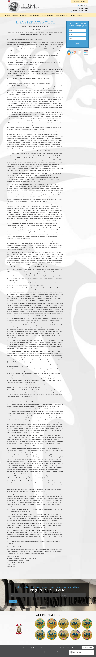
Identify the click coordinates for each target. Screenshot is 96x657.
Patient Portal (83, 8)
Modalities (23, 15)
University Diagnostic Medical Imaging (28, 6)
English (12, 1)
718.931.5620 (81, 1)
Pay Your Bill (84, 5)
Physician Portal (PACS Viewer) (67, 648)
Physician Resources (47, 15)
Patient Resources (34, 15)
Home (15, 648)
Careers (79, 15)
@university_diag (62, 652)
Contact (73, 15)
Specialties (15, 15)
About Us (7, 15)
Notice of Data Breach (62, 15)
